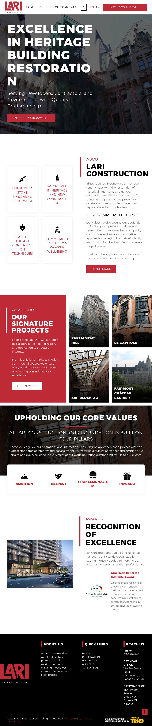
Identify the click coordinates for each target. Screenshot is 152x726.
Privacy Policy (73, 718)
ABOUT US (88, 664)
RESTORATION (91, 657)
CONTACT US (90, 667)
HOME (86, 653)
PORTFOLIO (89, 660)
